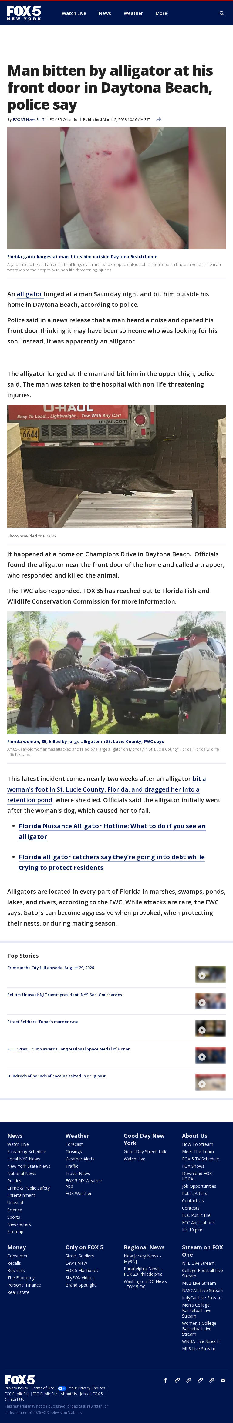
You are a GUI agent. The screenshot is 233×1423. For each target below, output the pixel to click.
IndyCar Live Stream (201, 1298)
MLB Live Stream (199, 1283)
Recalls (14, 1263)
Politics (14, 1181)
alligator (30, 294)
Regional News (144, 1247)
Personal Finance (24, 1285)
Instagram (177, 1380)
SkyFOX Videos (80, 1278)
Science (14, 1210)
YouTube (200, 1380)
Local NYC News (23, 1159)
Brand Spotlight (81, 1285)
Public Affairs (194, 1193)
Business (16, 1270)
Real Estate (18, 1292)
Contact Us (193, 1201)
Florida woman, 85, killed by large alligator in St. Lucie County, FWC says (85, 741)
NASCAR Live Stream (202, 1290)
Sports (13, 1217)
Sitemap (15, 1231)
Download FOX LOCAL (197, 1176)
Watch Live (18, 1144)
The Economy (21, 1278)
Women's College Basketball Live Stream (199, 1328)
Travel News (78, 1173)
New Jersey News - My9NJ (142, 1258)
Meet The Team (198, 1151)
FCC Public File (196, 1215)
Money (16, 1247)
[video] (210, 974)
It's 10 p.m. (192, 1230)
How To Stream (197, 1144)
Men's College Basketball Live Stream (196, 1310)
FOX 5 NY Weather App (84, 1183)
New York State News (28, 1166)
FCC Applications (198, 1222)
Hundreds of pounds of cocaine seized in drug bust (56, 1076)
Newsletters (19, 1224)
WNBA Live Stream (201, 1341)
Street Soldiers (80, 1256)
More (161, 13)
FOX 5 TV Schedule (200, 1159)
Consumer (17, 1256)
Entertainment (21, 1195)
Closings (74, 1151)
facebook (166, 1380)
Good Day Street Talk (145, 1151)
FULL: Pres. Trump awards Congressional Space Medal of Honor (68, 1049)
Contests (191, 1208)
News (14, 1135)
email (223, 1380)
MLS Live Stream (198, 1348)
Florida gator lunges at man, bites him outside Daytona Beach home (82, 256)
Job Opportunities (199, 1186)
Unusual (15, 1202)
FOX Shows (193, 1166)
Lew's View (76, 1263)
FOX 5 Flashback (82, 1270)
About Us (194, 1135)
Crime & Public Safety (28, 1188)
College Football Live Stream (202, 1273)
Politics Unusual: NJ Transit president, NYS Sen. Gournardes (64, 994)
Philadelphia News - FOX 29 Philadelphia (143, 1271)
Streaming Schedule (26, 1151)
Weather (77, 1135)
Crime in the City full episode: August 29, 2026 (50, 967)
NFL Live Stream (198, 1263)
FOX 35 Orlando (63, 119)
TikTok (189, 1380)
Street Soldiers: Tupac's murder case (43, 1021)
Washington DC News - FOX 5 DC (145, 1284)
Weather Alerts (80, 1159)
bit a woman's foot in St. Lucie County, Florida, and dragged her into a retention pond (106, 789)
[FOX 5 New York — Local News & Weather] (27, 13)
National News (21, 1173)
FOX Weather (79, 1193)
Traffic (72, 1166)
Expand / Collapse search (222, 13)
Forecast (74, 1144)
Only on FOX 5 (84, 1247)
